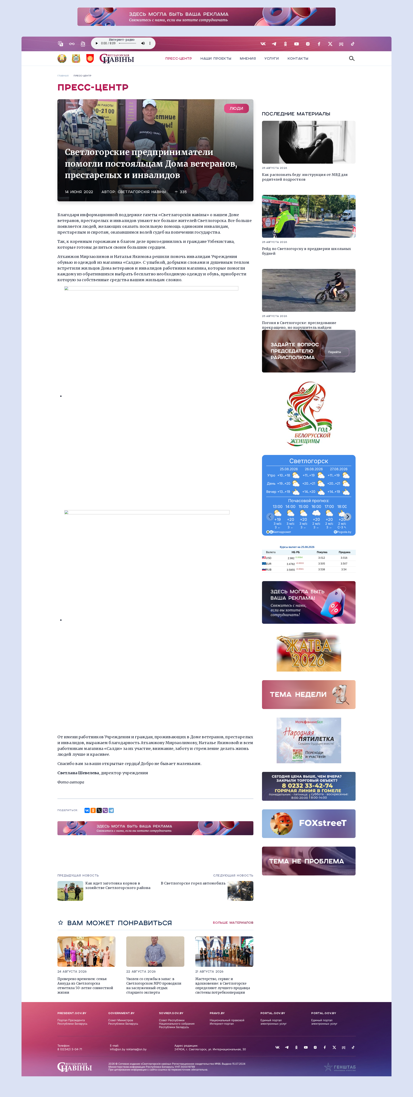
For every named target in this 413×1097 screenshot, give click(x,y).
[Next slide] (347, 517)
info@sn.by (117, 1049)
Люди (236, 108)
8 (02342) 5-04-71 (69, 1049)
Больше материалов (233, 923)
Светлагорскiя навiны (142, 192)
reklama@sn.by (136, 1049)
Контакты (298, 58)
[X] (99, 810)
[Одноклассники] (93, 810)
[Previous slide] (270, 517)
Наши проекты (215, 58)
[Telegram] (111, 810)
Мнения (248, 58)
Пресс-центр (178, 58)
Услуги (271, 58)
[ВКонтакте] (87, 810)
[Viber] (105, 810)
